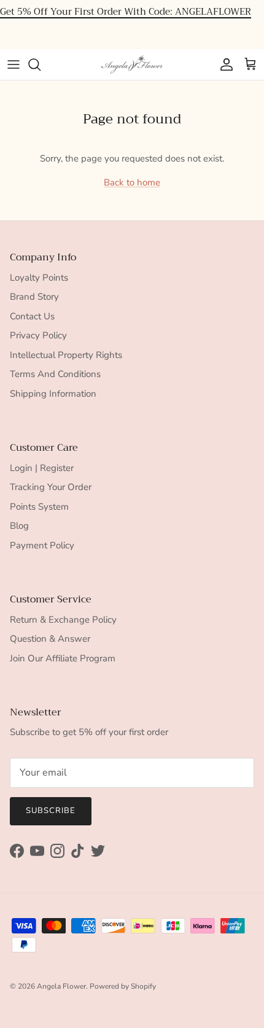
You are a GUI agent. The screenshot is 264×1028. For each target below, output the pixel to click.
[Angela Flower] (132, 64)
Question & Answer (50, 639)
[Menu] (13, 64)
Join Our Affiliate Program (62, 658)
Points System (39, 506)
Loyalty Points (39, 277)
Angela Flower (61, 986)
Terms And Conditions (55, 374)
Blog (19, 526)
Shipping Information (53, 393)
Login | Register (42, 468)
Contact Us (32, 316)
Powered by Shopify (123, 986)
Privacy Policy (38, 335)
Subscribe (51, 810)
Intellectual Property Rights (66, 355)
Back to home (132, 182)
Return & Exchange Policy (63, 619)
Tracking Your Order (50, 487)
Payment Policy (42, 545)
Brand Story (34, 296)
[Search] (40, 64)
